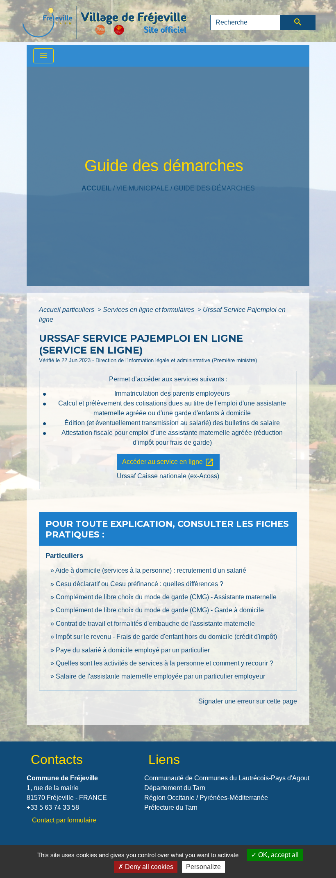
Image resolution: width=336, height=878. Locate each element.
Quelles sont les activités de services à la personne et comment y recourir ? (164, 663)
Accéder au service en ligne (168, 462)
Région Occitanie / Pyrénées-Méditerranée (206, 797)
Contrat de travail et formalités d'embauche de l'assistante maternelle (155, 623)
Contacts (57, 759)
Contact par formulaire (64, 820)
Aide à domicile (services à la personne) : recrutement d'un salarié (150, 570)
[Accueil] (104, 22)
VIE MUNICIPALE (142, 188)
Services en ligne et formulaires (149, 309)
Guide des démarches (214, 188)
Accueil (96, 188)
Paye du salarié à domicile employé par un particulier (133, 650)
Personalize (203, 866)
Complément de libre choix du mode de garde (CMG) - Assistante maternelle (166, 597)
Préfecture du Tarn (171, 807)
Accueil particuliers (67, 309)
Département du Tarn (174, 787)
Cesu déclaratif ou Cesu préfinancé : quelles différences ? (139, 583)
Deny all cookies (148, 866)
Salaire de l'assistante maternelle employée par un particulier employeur (160, 676)
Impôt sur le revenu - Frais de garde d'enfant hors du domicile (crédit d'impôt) (166, 636)
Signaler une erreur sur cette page (247, 701)
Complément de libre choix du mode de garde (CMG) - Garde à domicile (160, 610)
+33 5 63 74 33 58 (53, 807)
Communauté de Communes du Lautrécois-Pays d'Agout (226, 778)
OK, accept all (278, 854)
